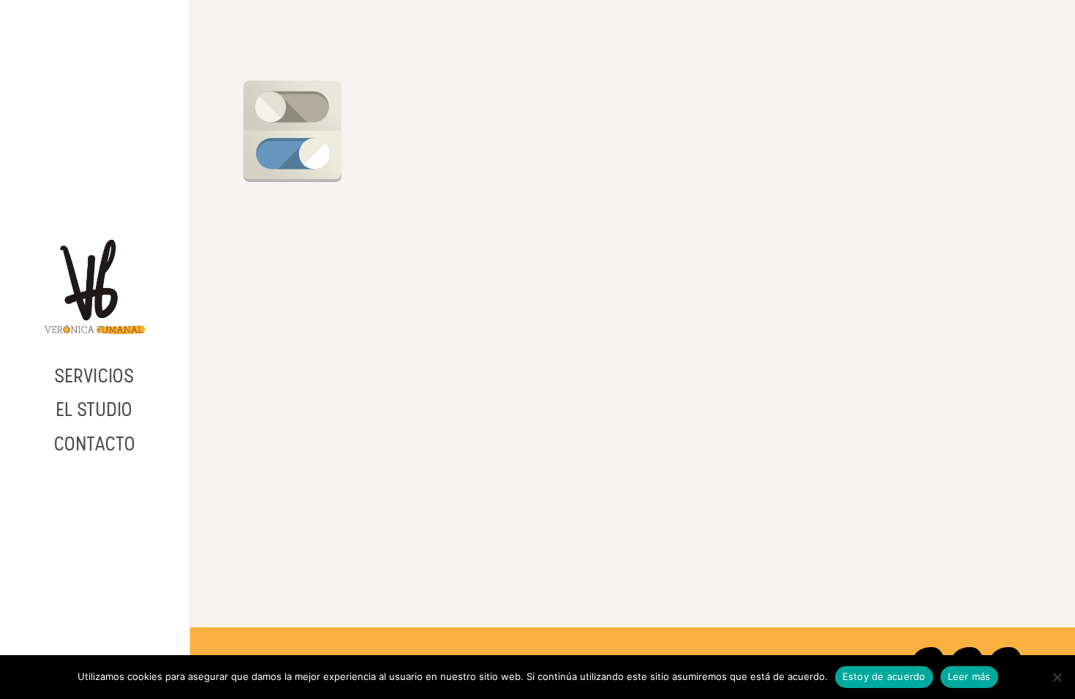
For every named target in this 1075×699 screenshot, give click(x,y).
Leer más (969, 676)
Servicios (95, 376)
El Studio (94, 409)
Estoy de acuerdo (884, 676)
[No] (1056, 677)
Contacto (95, 444)
